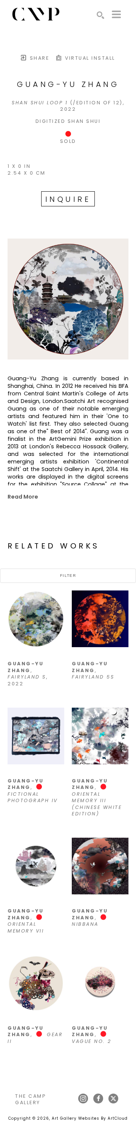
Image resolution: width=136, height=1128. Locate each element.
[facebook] (98, 1098)
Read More (23, 496)
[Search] (100, 15)
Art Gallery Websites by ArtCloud (90, 1118)
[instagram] (83, 1098)
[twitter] (113, 1098)
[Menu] (116, 14)
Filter (68, 575)
